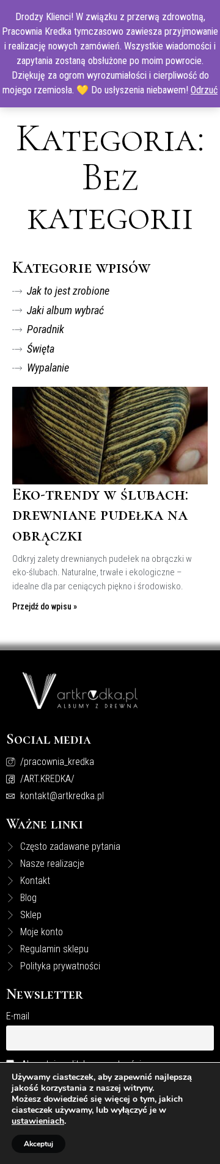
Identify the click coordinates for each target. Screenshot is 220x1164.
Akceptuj (38, 1144)
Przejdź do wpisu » (44, 606)
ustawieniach (38, 1121)
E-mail (17, 1016)
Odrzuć (204, 90)
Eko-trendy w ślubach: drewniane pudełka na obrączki (100, 514)
